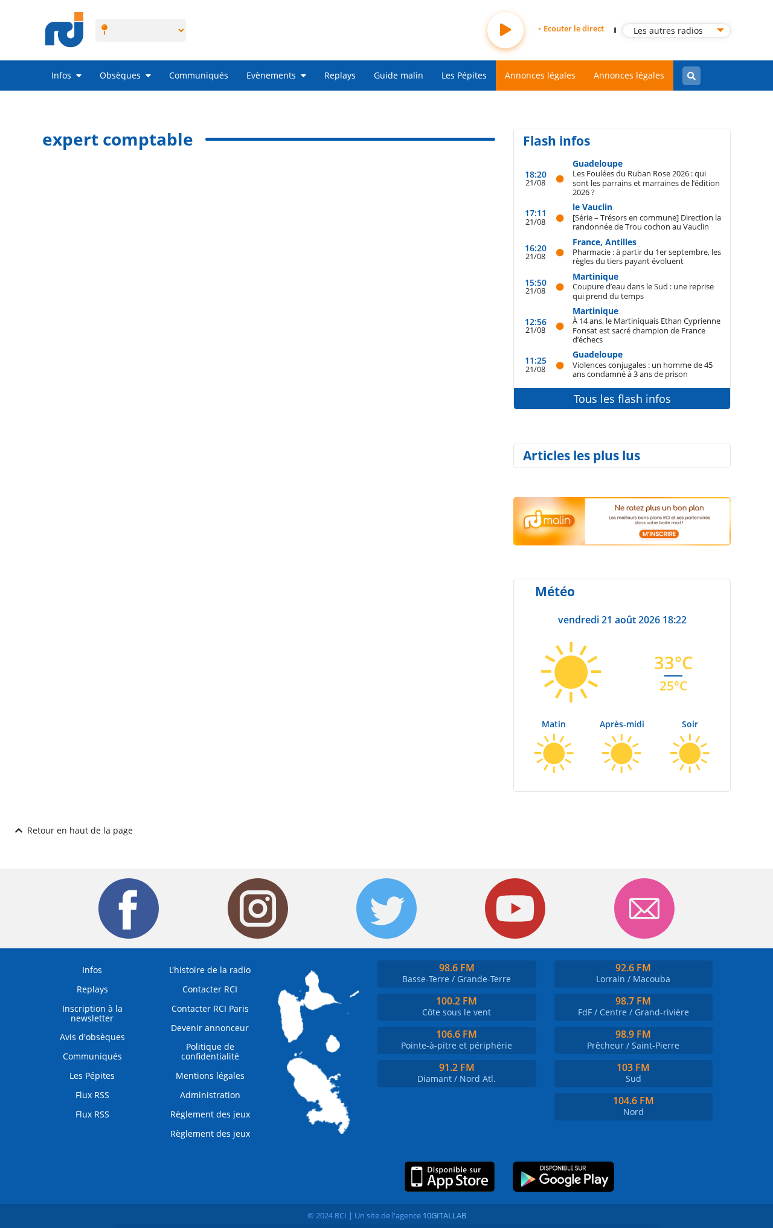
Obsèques (120, 75)
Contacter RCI (209, 989)
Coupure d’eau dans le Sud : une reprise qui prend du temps (643, 291)
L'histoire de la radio (210, 970)
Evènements (271, 75)
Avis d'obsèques (92, 1037)
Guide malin (398, 75)
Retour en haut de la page (80, 830)
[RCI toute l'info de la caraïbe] (64, 30)
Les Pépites (464, 75)
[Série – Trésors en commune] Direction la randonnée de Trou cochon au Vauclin (647, 222)
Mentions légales (210, 1075)
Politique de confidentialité (210, 1051)
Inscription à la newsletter (92, 1013)
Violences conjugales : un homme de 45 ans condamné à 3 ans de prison (643, 369)
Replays (340, 75)
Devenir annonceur (210, 1028)
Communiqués (198, 75)
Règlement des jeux (210, 1114)
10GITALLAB (444, 1215)
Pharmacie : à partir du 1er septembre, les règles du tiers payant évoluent (647, 256)
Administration (210, 1095)
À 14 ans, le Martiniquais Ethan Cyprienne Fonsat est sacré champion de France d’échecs (646, 329)
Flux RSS (92, 1095)
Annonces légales (540, 75)
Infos (61, 75)
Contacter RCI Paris (210, 1008)
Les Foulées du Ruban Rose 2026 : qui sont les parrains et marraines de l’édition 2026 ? (646, 182)
